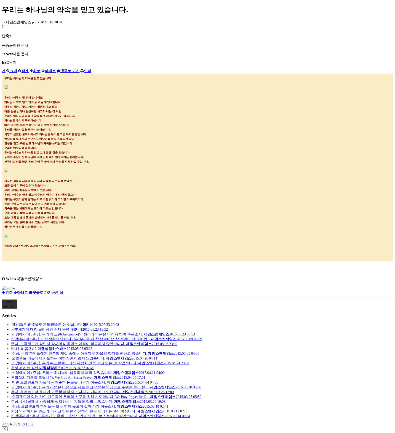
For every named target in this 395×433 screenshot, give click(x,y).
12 (32, 424)
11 (27, 424)
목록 (10, 304)
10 (23, 424)
